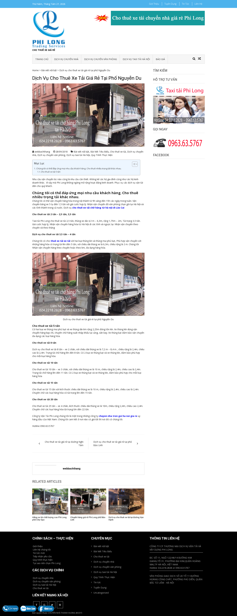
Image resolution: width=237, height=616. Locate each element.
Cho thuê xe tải (118, 151)
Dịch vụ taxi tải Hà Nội (136, 59)
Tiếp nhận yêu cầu (42, 556)
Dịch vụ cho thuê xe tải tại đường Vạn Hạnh (126, 518)
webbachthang (42, 151)
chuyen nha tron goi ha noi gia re (118, 415)
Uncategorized (101, 592)
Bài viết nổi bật (49, 70)
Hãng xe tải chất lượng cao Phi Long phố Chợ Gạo (49, 518)
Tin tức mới (39, 553)
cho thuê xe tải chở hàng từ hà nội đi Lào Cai (98, 207)
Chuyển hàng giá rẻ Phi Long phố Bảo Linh (87, 518)
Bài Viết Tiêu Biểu (99, 151)
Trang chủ (41, 59)
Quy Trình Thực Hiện (102, 155)
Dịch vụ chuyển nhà (66, 59)
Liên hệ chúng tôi (42, 549)
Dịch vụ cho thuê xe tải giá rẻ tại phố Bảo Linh (112, 443)
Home (35, 70)
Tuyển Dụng (170, 3)
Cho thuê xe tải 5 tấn (50, 171)
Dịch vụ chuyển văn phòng (100, 59)
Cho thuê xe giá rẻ (43, 49)
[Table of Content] (135, 164)
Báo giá (160, 59)
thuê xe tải (57, 240)
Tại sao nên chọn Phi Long (46, 563)
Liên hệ (198, 3)
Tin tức (185, 3)
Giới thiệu (154, 3)
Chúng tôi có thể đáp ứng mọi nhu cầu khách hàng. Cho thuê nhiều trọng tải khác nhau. (78, 168)
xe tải (66, 240)
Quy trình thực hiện (43, 559)
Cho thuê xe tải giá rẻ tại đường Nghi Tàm (64, 443)
